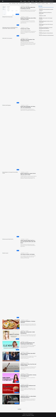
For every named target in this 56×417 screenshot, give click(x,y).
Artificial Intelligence (22, 3)
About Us (40, 1)
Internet (36, 1)
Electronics (28, 3)
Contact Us (24, 415)
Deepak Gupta (23, 27)
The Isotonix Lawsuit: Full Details (28, 254)
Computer (24, 1)
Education (43, 3)
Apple (17, 3)
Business (32, 1)
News (10, 3)
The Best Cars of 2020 (25, 28)
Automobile (39, 3)
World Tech (51, 3)
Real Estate (14, 3)
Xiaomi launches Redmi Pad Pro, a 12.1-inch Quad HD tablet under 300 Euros (28, 241)
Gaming (29, 1)
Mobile (21, 1)
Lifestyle (47, 3)
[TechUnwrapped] (5, 1)
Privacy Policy (28, 415)
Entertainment (33, 3)
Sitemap (32, 415)
